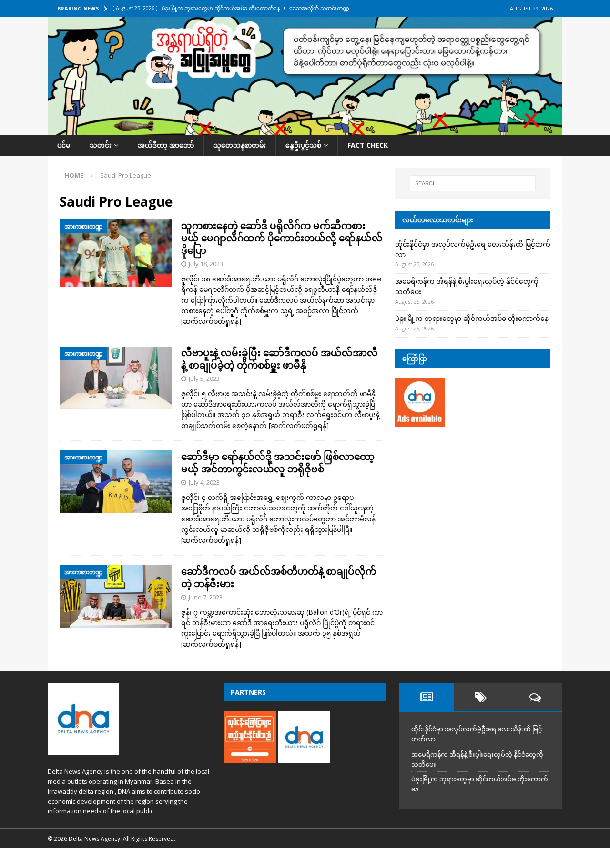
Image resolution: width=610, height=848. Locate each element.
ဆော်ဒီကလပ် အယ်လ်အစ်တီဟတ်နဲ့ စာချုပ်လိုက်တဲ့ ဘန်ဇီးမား (278, 577)
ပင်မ (63, 145)
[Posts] (426, 697)
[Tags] (481, 697)
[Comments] (535, 697)
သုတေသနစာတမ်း (240, 145)
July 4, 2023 (204, 482)
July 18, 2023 (206, 263)
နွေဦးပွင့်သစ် (303, 145)
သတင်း (101, 145)
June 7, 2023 (206, 597)
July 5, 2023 (204, 378)
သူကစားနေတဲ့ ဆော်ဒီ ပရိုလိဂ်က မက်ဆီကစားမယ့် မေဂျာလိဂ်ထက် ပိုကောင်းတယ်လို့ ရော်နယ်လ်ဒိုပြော (282, 238)
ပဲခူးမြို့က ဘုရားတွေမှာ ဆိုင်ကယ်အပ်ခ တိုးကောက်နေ (472, 318)
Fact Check (367, 145)
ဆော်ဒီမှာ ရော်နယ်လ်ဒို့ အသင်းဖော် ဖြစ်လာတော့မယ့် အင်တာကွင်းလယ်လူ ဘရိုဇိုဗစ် (278, 462)
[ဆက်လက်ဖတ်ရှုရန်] (211, 321)
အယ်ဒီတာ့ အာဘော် (166, 145)
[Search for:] (473, 183)
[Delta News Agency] (305, 129)
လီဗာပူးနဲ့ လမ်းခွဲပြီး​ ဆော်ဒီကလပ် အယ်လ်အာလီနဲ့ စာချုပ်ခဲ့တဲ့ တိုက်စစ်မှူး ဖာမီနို (279, 358)
